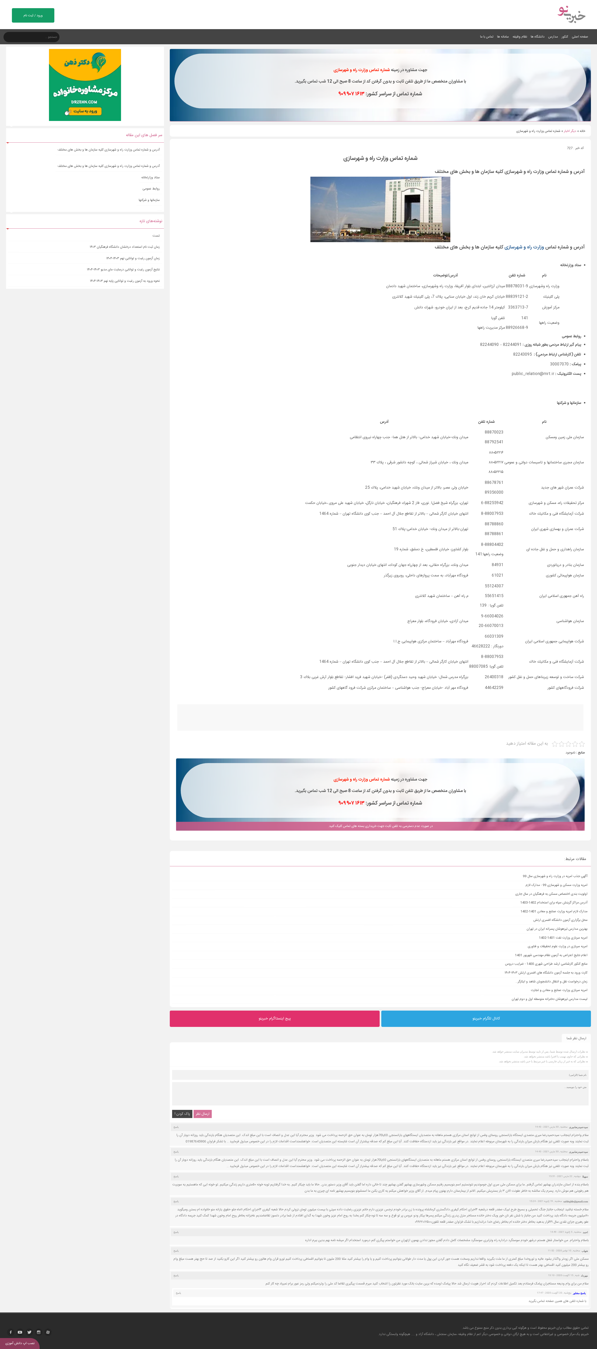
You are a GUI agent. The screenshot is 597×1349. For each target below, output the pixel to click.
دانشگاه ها (538, 37)
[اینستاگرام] (38, 1332)
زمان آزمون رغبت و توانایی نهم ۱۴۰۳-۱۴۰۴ (133, 258)
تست (156, 236)
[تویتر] (29, 1332)
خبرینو (551, 1328)
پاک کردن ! (182, 1114)
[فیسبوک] (10, 1332)
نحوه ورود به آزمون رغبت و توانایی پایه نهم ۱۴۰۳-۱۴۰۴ (125, 281)
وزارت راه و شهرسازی (524, 247)
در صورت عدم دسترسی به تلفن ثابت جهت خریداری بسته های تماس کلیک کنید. (380, 826)
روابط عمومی (151, 189)
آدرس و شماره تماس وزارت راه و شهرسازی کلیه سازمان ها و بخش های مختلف (109, 150)
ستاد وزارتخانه (150, 177)
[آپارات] (48, 1332)
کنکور (565, 37)
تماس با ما (486, 37)
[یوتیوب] (20, 1332)
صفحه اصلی (580, 37)
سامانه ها (503, 37)
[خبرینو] (571, 26)
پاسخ (176, 1126)
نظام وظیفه (520, 37)
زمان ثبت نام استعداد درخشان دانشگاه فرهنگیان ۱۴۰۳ (125, 247)
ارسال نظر (202, 1114)
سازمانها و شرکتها (149, 200)
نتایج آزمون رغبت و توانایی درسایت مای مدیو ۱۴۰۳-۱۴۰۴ (123, 269)
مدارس (553, 37)
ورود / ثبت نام (33, 15)
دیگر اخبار (570, 131)
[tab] (378, 265)
